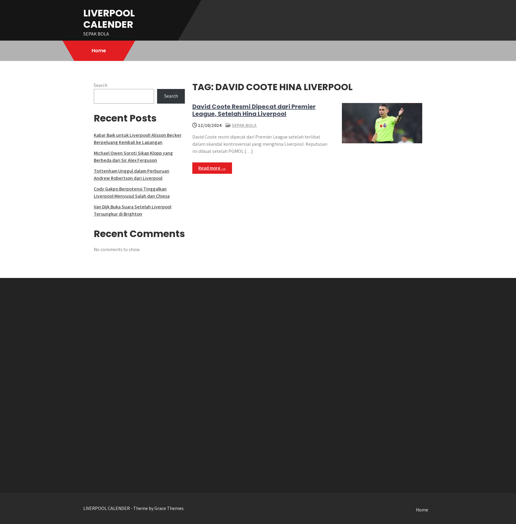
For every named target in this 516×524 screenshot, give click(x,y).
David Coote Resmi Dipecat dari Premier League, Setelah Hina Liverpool (254, 110)
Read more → (212, 168)
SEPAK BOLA (244, 125)
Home (99, 50)
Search (101, 85)
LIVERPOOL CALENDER (109, 18)
